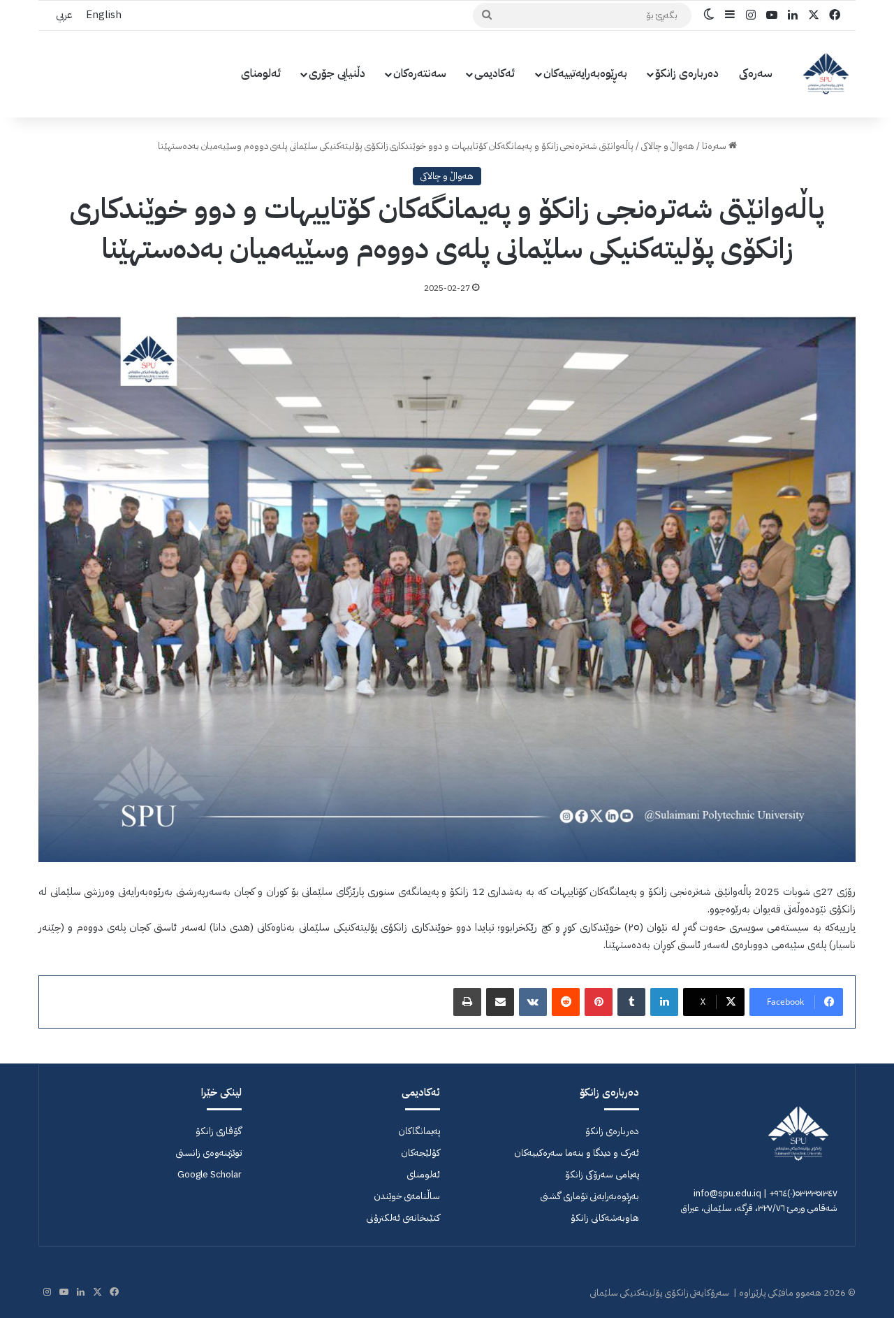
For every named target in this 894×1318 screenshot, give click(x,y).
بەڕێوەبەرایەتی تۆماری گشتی (589, 1196)
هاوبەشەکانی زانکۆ (605, 1217)
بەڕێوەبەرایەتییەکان (585, 73)
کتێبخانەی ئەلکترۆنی (403, 1217)
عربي (64, 14)
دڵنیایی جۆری (337, 73)
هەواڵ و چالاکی (667, 145)
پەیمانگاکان (419, 1131)
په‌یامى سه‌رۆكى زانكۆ (602, 1174)
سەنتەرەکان (419, 73)
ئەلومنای (261, 73)
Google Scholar (209, 1174)
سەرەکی (755, 73)
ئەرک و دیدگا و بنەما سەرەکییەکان (576, 1152)
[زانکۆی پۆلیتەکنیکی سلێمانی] (826, 73)
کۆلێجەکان (420, 1152)
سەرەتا (715, 145)
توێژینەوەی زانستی (208, 1152)
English (104, 14)
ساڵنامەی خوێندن (407, 1196)
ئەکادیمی (494, 73)
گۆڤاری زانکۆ (219, 1131)
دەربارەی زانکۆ (687, 73)
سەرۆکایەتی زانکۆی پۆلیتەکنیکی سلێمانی (659, 1292)
